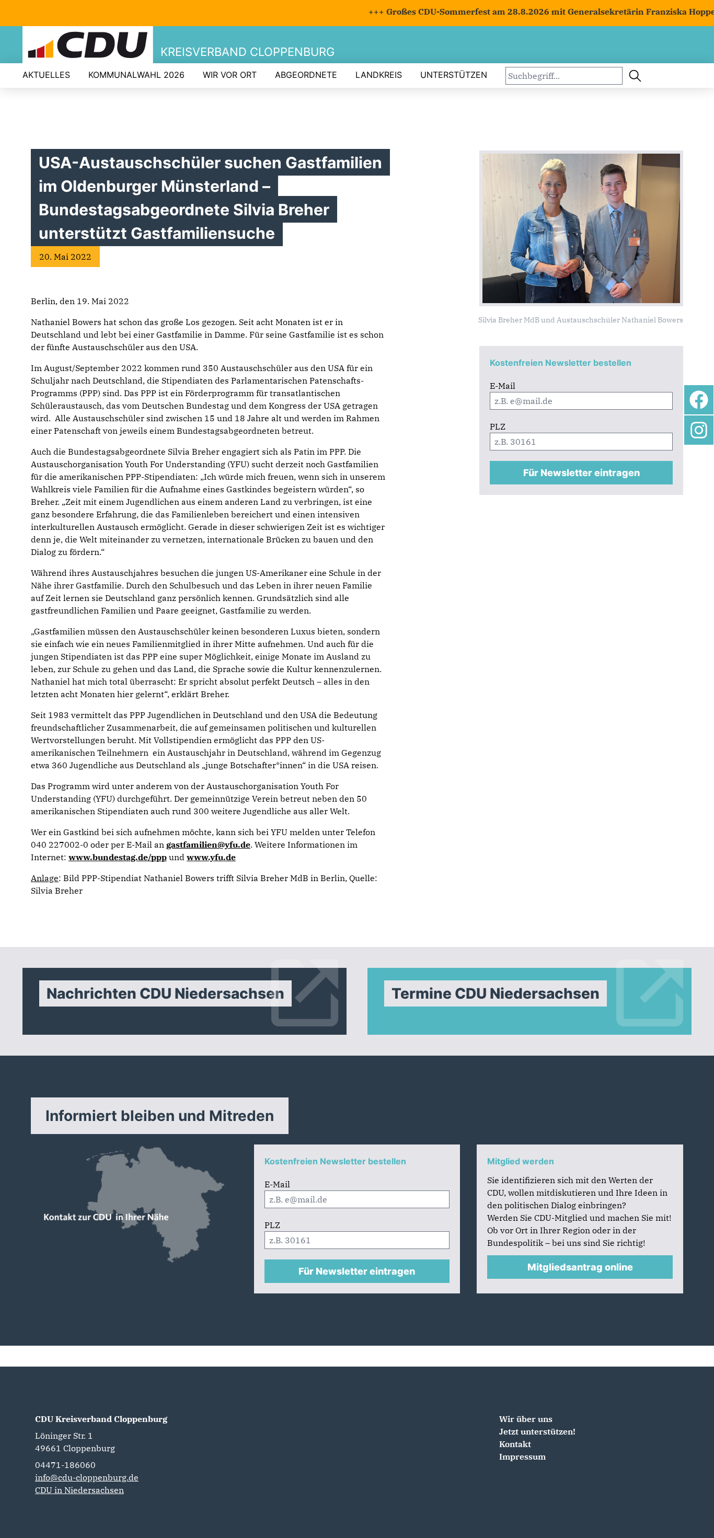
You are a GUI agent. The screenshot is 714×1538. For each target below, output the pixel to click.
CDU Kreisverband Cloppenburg (101, 1419)
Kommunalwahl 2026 (136, 75)
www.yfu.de (211, 857)
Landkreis (378, 75)
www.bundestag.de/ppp (117, 857)
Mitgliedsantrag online (580, 1267)
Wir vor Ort (230, 75)
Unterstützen (453, 75)
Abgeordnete (306, 75)
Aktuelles (46, 75)
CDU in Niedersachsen (79, 1490)
